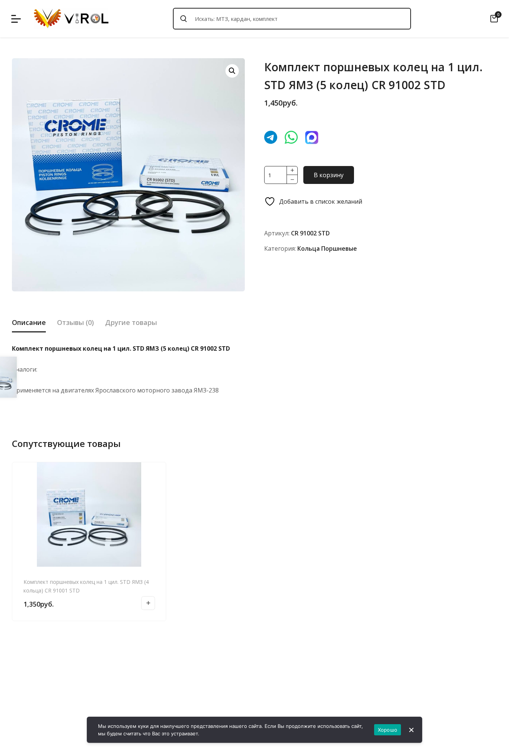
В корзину (329, 175)
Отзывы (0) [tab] (75, 322)
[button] (232, 71)
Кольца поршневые (327, 248)
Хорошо (388, 730)
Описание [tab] (29, 322)
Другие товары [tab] (131, 322)
